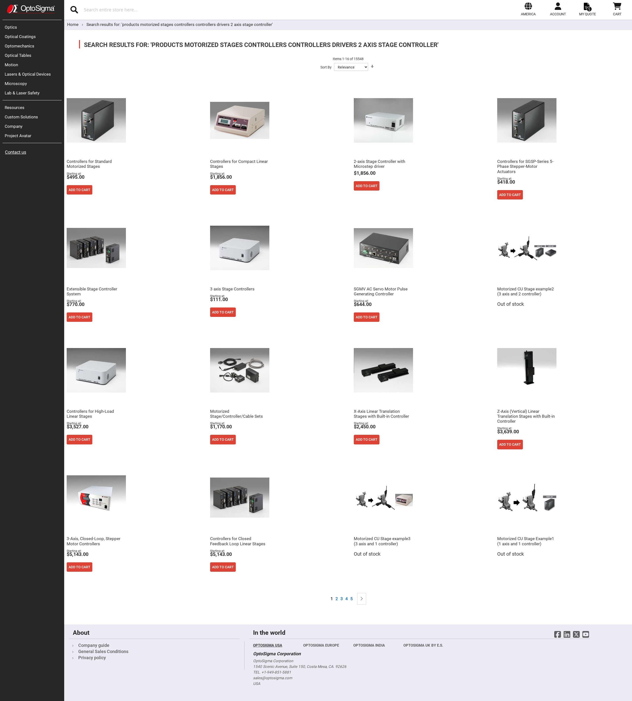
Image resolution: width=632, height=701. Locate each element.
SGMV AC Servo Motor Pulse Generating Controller (381, 291)
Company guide (93, 645)
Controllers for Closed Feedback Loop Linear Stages (237, 541)
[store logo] (31, 8)
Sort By (326, 67)
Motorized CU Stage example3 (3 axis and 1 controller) (382, 541)
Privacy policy (92, 657)
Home (73, 24)
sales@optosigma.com (272, 678)
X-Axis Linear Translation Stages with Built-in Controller (381, 414)
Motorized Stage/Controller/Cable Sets (236, 414)
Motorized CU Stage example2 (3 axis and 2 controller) (525, 291)
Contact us (15, 152)
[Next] (361, 599)
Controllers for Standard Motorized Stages (89, 164)
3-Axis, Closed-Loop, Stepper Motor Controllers (93, 541)
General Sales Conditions (103, 651)
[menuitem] (33, 27)
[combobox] (155, 10)
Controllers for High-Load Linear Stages (90, 414)
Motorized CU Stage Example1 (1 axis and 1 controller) (525, 541)
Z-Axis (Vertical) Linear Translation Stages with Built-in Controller (526, 416)
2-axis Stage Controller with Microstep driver (379, 164)
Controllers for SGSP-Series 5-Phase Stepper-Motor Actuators (525, 166)
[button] (528, 9)
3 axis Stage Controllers (232, 288)
